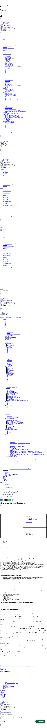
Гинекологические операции (10, 125)
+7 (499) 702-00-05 (5, 22)
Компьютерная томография (10, 95)
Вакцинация (5, 103)
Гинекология (7, 56)
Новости (2, 136)
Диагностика (5, 92)
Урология (7, 61)
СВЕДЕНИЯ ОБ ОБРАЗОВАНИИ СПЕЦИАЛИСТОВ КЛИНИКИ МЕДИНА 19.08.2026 (17, 666)
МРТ (6, 97)
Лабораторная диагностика (10, 96)
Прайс (1, 137)
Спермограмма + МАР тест (10, 109)
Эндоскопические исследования (11, 101)
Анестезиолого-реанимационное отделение (13, 66)
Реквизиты (5, 41)
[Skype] (10, 500)
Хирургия (7, 55)
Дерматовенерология (9, 64)
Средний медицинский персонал (9, 132)
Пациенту (5, 38)
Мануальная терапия (9, 123)
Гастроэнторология (9, 65)
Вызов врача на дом (9, 89)
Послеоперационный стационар (11, 113)
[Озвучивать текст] (1, 15)
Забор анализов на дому (9, 90)
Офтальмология (8, 70)
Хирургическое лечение (7, 124)
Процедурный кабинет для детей (11, 99)
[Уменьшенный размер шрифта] (1, 1)
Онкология (7, 69)
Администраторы (8, 46)
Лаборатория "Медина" (7, 106)
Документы (5, 37)
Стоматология (8, 57)
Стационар (5, 112)
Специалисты (5, 42)
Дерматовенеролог (8, 84)
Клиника (2, 33)
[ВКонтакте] (1, 147)
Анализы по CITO (8, 108)
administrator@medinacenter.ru (6, 25)
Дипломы (5, 50)
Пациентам (2, 135)
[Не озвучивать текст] (1, 16)
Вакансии (5, 47)
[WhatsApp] (9, 500)
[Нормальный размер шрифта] (1, 3)
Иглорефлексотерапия (9, 122)
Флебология (7, 73)
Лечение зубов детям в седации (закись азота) (14, 117)
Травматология (8, 60)
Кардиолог (7, 79)
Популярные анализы (9, 107)
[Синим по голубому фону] (0, 9)
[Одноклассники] (2, 500)
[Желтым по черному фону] (0, 8)
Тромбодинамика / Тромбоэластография (13, 110)
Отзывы (4, 40)
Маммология (7, 68)
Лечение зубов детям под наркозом (12, 115)
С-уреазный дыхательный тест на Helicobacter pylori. (15, 111)
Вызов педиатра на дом (9, 91)
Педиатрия (7, 82)
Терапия (6, 72)
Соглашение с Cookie (18, 717)
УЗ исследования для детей (10, 94)
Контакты (2, 139)
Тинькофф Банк (8, 119)
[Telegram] (12, 500)
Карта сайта (2, 696)
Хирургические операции (10, 127)
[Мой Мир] (4, 500)
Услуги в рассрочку (7, 118)
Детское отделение (6, 74)
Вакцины (7, 104)
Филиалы (4, 35)
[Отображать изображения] (1, 11)
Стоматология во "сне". (7, 114)
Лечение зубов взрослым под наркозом (12, 116)
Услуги (1, 52)
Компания (2, 693)
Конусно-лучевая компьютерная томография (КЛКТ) (15, 102)
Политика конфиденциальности (6, 717)
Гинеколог (7, 77)
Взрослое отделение (7, 54)
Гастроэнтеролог (8, 76)
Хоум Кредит (7, 120)
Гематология (7, 62)
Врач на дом (5, 88)
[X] (6, 500)
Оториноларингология (9, 58)
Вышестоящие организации (8, 48)
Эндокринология (8, 63)
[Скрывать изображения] (1, 13)
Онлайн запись (3, 32)
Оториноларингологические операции (12, 126)
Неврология (7, 59)
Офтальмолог (7, 81)
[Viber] (7, 500)
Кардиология (7, 67)
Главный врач (5, 36)
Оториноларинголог (9, 80)
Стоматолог (7, 83)
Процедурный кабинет (9, 98)
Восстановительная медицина (9, 121)
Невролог (7, 75)
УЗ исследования (8, 93)
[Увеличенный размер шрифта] (1, 4)
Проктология (7, 71)
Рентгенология (8, 100)
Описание (5, 541)
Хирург (6, 87)
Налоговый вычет (6, 49)
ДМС (4, 39)
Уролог (6, 86)
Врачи (6, 43)
